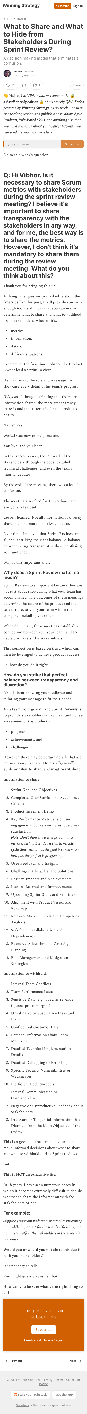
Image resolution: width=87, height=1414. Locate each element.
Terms (59, 1380)
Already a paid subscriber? (43, 1340)
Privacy (47, 1380)
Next (72, 1361)
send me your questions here (31, 132)
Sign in (78, 6)
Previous (16, 1361)
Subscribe (62, 6)
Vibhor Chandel (24, 71)
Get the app (64, 1394)
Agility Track (14, 19)
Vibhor (32, 96)
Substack (22, 1405)
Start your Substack (32, 1394)
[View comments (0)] (24, 85)
